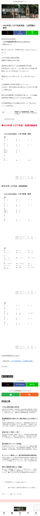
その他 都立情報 (8, 376)
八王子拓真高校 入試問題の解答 (21, 361)
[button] (36, 335)
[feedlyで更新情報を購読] (10, 394)
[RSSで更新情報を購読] (29, 394)
